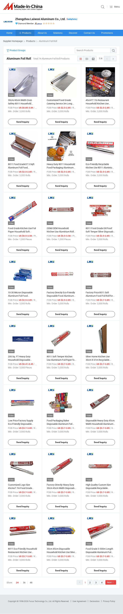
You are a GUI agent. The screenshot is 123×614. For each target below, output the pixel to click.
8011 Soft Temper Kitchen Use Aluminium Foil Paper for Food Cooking (61, 360)
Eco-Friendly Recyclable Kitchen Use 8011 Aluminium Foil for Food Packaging (100, 167)
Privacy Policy (109, 601)
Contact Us (89, 32)
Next (109, 582)
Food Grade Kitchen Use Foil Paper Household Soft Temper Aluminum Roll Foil (22, 231)
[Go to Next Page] (113, 58)
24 (17, 582)
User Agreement (79, 601)
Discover (73, 32)
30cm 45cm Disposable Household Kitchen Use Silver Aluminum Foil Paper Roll (61, 552)
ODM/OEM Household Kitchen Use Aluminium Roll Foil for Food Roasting (60, 231)
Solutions (57, 32)
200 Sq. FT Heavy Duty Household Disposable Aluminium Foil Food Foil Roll (22, 360)
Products (26, 32)
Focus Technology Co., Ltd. (40, 601)
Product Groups (17, 50)
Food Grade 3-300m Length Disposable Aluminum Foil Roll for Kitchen (99, 552)
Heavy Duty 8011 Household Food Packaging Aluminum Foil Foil (61, 167)
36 (24, 582)
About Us (42, 32)
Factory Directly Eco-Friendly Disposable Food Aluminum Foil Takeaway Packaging (61, 296)
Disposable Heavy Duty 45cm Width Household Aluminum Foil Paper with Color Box (100, 424)
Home (9, 32)
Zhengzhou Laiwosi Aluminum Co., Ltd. (40, 19)
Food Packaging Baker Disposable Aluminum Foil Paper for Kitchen (59, 424)
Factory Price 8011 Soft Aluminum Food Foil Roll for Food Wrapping (99, 296)
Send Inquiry (22, 122)
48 (31, 582)
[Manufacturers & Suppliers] (23, 6)
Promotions (107, 32)
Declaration (95, 601)
